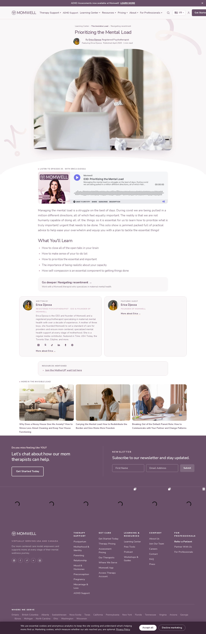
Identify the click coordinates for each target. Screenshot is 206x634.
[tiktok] (52, 345)
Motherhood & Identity (81, 548)
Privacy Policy (123, 629)
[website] (72, 345)
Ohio (55, 618)
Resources (109, 12)
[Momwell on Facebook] (20, 560)
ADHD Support (70, 12)
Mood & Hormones (79, 567)
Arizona (173, 614)
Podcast (128, 551)
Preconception (81, 574)
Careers (153, 548)
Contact (153, 554)
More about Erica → (46, 351)
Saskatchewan (59, 614)
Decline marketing (172, 627)
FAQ (151, 559)
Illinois (18, 618)
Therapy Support (50, 12)
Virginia (163, 614)
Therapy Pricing (107, 543)
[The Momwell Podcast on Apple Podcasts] (33, 560)
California (98, 614)
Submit (187, 468)
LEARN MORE (127, 3)
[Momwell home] (24, 12)
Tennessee (150, 614)
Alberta (45, 614)
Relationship (80, 560)
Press (152, 564)
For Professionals (151, 12)
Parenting (79, 555)
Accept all (147, 627)
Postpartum (80, 541)
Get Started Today (27, 471)
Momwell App (106, 567)
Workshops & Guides (131, 558)
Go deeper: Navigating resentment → (67, 282)
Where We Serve (108, 562)
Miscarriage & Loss (81, 586)
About (133, 12)
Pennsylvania (112, 614)
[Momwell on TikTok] (26, 560)
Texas (87, 614)
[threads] (45, 345)
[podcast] (65, 345)
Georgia (184, 614)
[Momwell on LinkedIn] (39, 560)
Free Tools (129, 546)
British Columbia (30, 614)
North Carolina (43, 618)
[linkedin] (58, 345)
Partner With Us (183, 546)
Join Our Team (156, 543)
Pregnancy (79, 579)
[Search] (168, 13)
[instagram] (38, 345)
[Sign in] (188, 12)
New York (127, 614)
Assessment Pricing (105, 550)
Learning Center (90, 12)
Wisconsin (81, 618)
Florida (138, 614)
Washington (67, 618)
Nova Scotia (75, 614)
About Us (154, 538)
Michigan (28, 618)
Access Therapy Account (107, 574)
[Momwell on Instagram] (14, 560)
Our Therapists (106, 557)
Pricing (122, 12)
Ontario (15, 614)
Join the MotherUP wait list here (63, 370)
